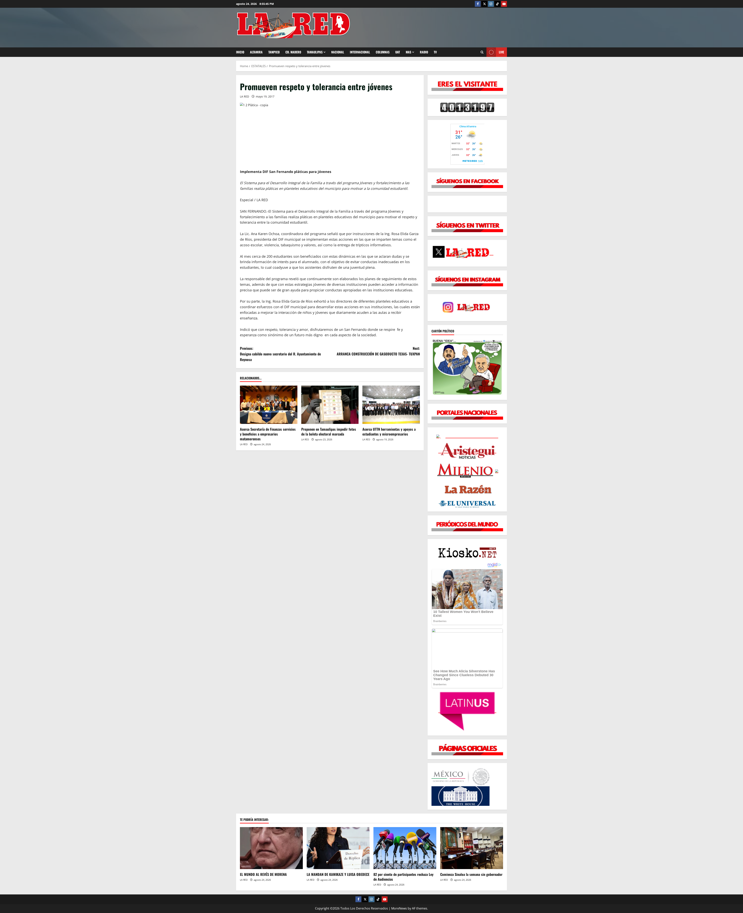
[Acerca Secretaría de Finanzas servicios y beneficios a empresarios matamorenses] (268, 405)
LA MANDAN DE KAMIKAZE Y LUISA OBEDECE (338, 874)
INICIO (240, 52)
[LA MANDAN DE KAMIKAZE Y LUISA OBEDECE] (338, 848)
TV (435, 52)
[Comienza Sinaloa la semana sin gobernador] (471, 848)
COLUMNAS (382, 52)
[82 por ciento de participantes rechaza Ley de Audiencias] (404, 848)
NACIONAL (337, 52)
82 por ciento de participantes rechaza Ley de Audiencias (403, 877)
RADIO (424, 52)
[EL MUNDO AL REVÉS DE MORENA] (271, 848)
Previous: (280, 354)
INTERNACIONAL (360, 52)
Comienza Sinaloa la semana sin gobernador (471, 874)
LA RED (244, 96)
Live (501, 52)
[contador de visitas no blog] (467, 107)
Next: (378, 351)
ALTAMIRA (256, 52)
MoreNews (399, 908)
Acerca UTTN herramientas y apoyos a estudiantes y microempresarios (389, 431)
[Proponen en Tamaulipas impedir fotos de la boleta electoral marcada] (330, 405)
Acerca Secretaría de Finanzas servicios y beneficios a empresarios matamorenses (268, 434)
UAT (397, 52)
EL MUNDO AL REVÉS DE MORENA (263, 874)
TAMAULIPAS (315, 52)
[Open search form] (482, 52)
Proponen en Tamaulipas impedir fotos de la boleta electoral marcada (328, 431)
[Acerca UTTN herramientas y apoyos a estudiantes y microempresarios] (391, 405)
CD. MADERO (293, 52)
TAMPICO (274, 52)
